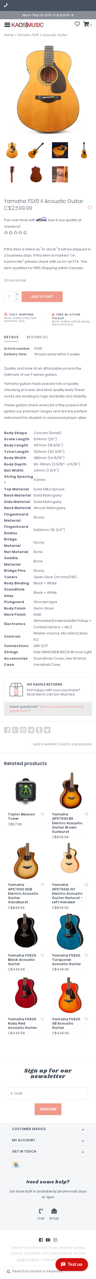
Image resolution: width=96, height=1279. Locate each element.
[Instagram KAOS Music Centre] (55, 1240)
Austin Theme (28, 1259)
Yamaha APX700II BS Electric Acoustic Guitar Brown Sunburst (67, 823)
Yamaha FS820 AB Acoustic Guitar (66, 1023)
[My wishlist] (77, 24)
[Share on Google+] (15, 730)
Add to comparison (76, 744)
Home (8, 35)
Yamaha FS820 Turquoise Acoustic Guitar (66, 959)
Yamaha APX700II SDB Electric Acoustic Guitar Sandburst (23, 893)
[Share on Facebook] (7, 730)
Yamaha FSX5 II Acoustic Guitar (42, 35)
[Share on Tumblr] (39, 730)
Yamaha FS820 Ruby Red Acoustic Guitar (22, 1023)
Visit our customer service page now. (47, 708)
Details (11, 337)
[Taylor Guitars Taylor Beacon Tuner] (26, 791)
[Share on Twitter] (47, 730)
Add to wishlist (45, 744)
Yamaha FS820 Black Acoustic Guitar (22, 959)
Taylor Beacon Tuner (21, 816)
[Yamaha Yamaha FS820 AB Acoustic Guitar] (70, 995)
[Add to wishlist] (90, 207)
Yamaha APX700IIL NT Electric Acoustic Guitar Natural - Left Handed (67, 893)
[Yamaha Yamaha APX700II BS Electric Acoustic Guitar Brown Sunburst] (70, 791)
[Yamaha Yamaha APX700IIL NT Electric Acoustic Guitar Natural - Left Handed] (70, 861)
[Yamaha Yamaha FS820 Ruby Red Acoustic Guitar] (26, 995)
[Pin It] (23, 730)
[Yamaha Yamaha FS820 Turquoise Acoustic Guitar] (70, 932)
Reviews (37, 337)
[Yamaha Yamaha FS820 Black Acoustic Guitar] (26, 932)
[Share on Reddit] (31, 730)
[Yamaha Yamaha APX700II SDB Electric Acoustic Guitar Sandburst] (26, 861)
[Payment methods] (17, 1164)
